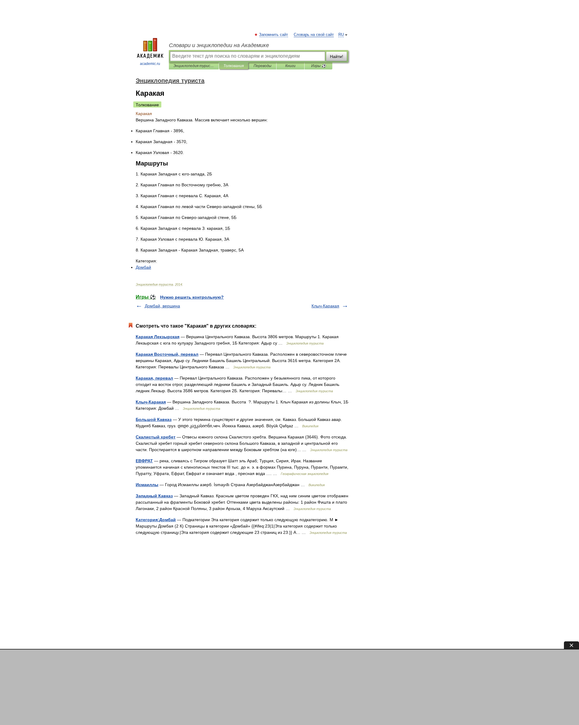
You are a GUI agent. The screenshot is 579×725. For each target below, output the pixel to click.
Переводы (262, 66)
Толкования (233, 66)
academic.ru (150, 64)
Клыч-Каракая (325, 305)
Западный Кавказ (154, 495)
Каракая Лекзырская (157, 336)
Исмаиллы (147, 484)
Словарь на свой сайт (314, 35)
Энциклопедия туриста (193, 66)
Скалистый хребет (156, 437)
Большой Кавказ (154, 419)
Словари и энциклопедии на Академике (219, 45)
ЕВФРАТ (144, 460)
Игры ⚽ (318, 66)
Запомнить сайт (274, 35)
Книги (290, 66)
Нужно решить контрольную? (192, 297)
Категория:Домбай (156, 519)
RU (341, 35)
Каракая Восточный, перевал (167, 354)
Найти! (336, 56)
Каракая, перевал (154, 378)
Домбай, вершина (162, 305)
